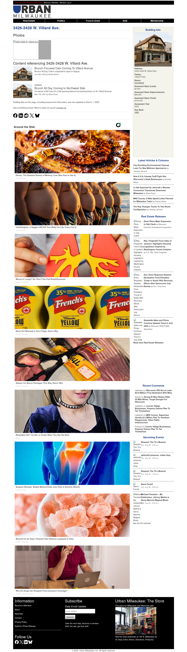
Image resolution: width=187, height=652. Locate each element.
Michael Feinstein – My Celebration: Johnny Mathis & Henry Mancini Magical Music (155, 497)
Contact (18, 617)
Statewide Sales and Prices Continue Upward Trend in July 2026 (158, 323)
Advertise (19, 613)
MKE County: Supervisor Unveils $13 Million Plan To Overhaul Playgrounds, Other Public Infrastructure (152, 419)
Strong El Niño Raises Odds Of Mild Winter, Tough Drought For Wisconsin (152, 399)
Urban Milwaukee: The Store (139, 600)
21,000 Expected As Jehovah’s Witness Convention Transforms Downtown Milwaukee (151, 190)
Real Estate (29, 20)
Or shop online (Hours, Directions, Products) (134, 639)
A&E (125, 20)
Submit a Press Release (25, 626)
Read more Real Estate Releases (148, 342)
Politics (61, 20)
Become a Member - (52, 2)
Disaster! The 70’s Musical (153, 442)
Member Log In (65, 2)
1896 (136, 112)
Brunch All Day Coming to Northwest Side (59, 88)
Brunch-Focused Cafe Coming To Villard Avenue (63, 68)
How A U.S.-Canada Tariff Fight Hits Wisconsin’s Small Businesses (149, 178)
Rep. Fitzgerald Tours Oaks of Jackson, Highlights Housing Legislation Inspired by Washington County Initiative (158, 245)
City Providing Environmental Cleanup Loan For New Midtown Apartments (151, 166)
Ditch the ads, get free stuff (76, 626)
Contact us (61, 107)
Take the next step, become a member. (82, 623)
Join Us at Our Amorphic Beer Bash (28, 2)
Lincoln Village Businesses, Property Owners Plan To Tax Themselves (152, 408)
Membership (157, 20)
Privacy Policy (21, 622)
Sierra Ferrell (147, 484)
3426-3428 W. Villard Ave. (36, 28)
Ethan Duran (53, 94)
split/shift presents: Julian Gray (156, 455)
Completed (139, 82)
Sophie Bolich (53, 74)
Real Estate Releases (153, 216)
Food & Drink (93, 20)
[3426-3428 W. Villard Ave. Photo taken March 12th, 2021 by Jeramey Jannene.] (25, 49)
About (17, 609)
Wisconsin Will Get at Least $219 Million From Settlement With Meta (153, 391)
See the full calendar (142, 523)
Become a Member (23, 605)
